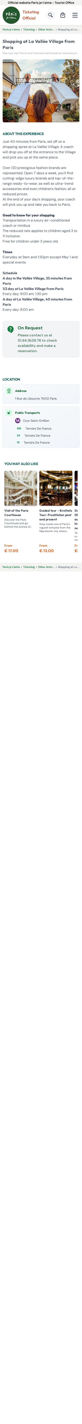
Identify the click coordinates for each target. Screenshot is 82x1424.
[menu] (75, 15)
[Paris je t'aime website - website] (11, 15)
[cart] (62, 15)
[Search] (50, 15)
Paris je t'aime (11, 29)
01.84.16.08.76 (29, 340)
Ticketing (29, 29)
